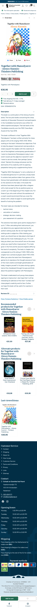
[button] (3, 6)
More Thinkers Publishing (9, 299)
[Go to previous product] (29, 18)
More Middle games (26, 299)
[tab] (18, 112)
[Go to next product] (34, 18)
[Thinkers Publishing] (10, 80)
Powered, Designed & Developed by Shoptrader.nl (18, 592)
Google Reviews (29, 586)
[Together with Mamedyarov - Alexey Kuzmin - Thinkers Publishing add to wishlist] (33, 94)
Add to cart (23, 94)
